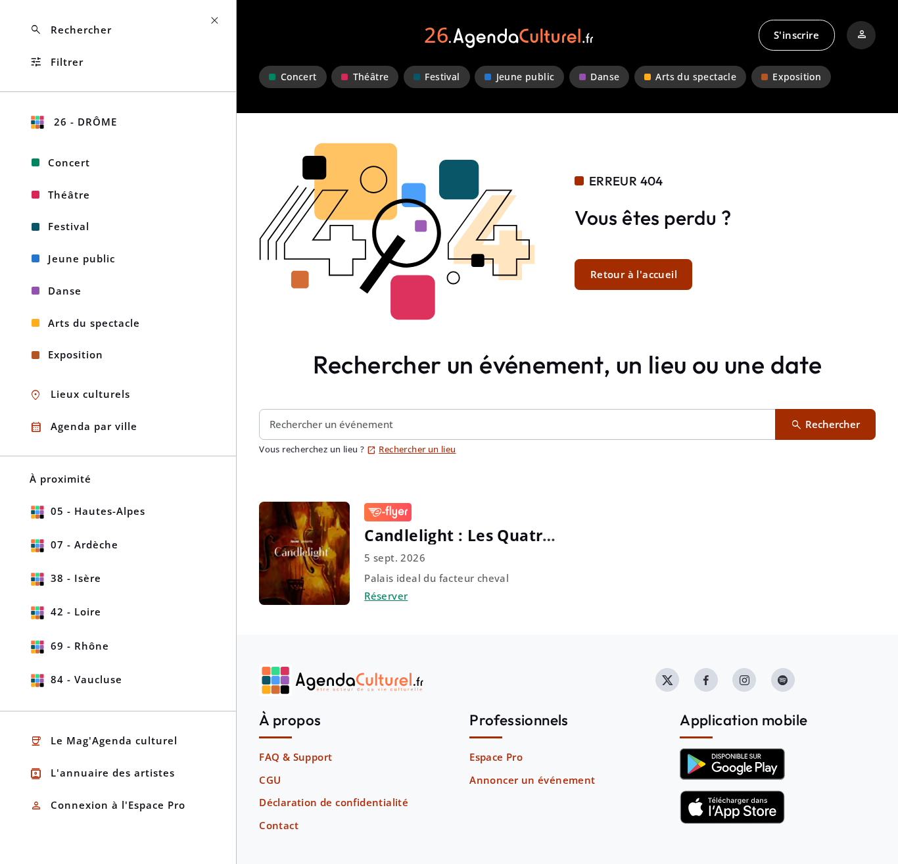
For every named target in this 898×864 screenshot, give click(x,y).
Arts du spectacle (695, 77)
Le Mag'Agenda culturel (103, 741)
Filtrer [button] (56, 62)
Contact (278, 825)
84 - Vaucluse (86, 679)
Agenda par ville (83, 427)
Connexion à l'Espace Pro (107, 805)
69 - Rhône (80, 645)
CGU (270, 779)
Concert (299, 77)
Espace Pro (496, 756)
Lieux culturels (80, 394)
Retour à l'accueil (633, 274)
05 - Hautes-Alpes (98, 510)
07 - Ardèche (84, 544)
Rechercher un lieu (411, 449)
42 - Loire (76, 611)
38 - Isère (76, 578)
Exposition (796, 77)
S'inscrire (796, 34)
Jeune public (525, 77)
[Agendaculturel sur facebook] (706, 680)
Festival (442, 77)
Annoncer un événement (532, 779)
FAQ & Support (295, 756)
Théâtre (371, 77)
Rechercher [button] (71, 29)
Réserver (386, 595)
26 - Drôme (84, 121)
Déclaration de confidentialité (333, 802)
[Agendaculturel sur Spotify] (783, 680)
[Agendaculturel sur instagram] (744, 680)
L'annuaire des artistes (102, 773)
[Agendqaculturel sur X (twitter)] (667, 680)
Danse (604, 77)
